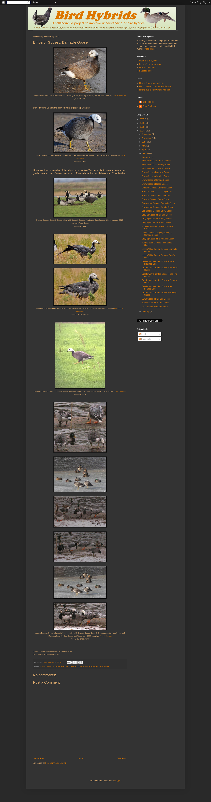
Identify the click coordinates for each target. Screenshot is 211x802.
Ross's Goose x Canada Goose (156, 168)
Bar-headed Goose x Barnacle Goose (158, 203)
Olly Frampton (121, 391)
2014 (142, 131)
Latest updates (145, 71)
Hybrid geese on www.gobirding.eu (155, 86)
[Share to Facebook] (78, 662)
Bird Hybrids (148, 102)
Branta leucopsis (75, 666)
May (144, 146)
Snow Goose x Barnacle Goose (156, 172)
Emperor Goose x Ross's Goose (156, 195)
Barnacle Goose (61, 666)
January (146, 311)
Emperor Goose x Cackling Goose (157, 191)
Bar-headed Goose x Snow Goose (157, 211)
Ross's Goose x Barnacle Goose (156, 161)
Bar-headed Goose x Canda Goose (157, 207)
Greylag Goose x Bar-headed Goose (158, 239)
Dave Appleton (149, 106)
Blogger (117, 781)
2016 (142, 123)
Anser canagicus (47, 666)
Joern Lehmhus (106, 636)
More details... (150, 49)
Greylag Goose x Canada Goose (156, 222)
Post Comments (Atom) (55, 763)
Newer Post (39, 758)
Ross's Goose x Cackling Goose (156, 165)
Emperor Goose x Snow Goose (155, 199)
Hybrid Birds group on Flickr (151, 83)
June (144, 142)
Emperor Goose (102, 666)
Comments (146, 339)
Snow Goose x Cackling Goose (156, 176)
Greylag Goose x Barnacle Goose (157, 215)
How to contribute (147, 67)
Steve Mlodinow (120, 96)
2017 (142, 119)
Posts (143, 334)
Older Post (121, 758)
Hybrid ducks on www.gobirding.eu (154, 90)
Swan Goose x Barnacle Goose (156, 299)
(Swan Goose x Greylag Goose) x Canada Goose (157, 234)
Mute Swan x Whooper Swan (155, 307)
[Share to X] (74, 662)
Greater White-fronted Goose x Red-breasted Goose (158, 262)
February (146, 157)
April (144, 149)
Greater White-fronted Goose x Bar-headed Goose (157, 287)
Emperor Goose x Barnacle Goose (157, 188)
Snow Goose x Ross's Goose (155, 184)
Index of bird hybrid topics (150, 64)
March (145, 153)
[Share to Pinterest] (81, 662)
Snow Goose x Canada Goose (155, 180)
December (147, 134)
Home (80, 758)
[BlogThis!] (71, 662)
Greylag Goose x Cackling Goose (157, 219)
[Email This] (68, 662)
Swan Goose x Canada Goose (155, 303)
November (147, 138)
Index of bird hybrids (148, 61)
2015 (142, 127)
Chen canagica (89, 666)
